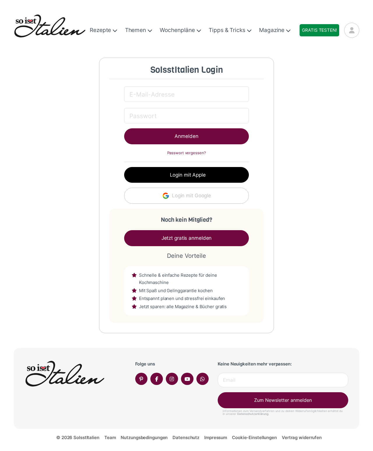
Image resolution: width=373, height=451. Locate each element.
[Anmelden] (351, 30)
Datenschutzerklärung (252, 414)
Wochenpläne (178, 30)
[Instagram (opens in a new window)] (172, 379)
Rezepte (101, 30)
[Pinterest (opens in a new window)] (141, 379)
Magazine (272, 30)
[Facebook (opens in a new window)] (156, 379)
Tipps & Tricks (228, 30)
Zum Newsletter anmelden (283, 400)
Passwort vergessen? (186, 153)
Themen (136, 30)
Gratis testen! (319, 30)
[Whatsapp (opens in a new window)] (202, 379)
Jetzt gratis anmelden (186, 238)
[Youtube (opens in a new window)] (187, 379)
